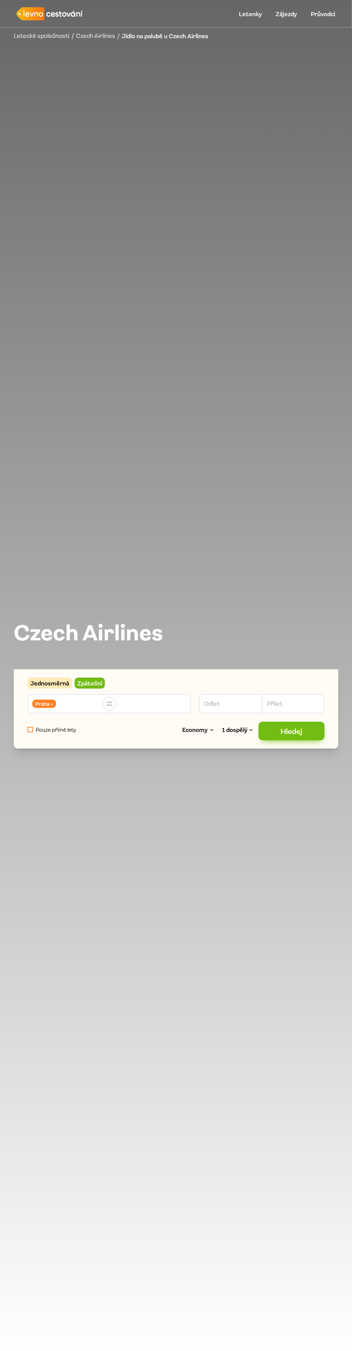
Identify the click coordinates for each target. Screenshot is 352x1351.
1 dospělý (235, 729)
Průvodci (323, 14)
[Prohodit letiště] (109, 704)
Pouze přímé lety (56, 729)
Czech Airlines (95, 36)
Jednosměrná (49, 683)
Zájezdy (286, 14)
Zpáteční (89, 683)
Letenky (250, 14)
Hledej (291, 731)
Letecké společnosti (41, 36)
